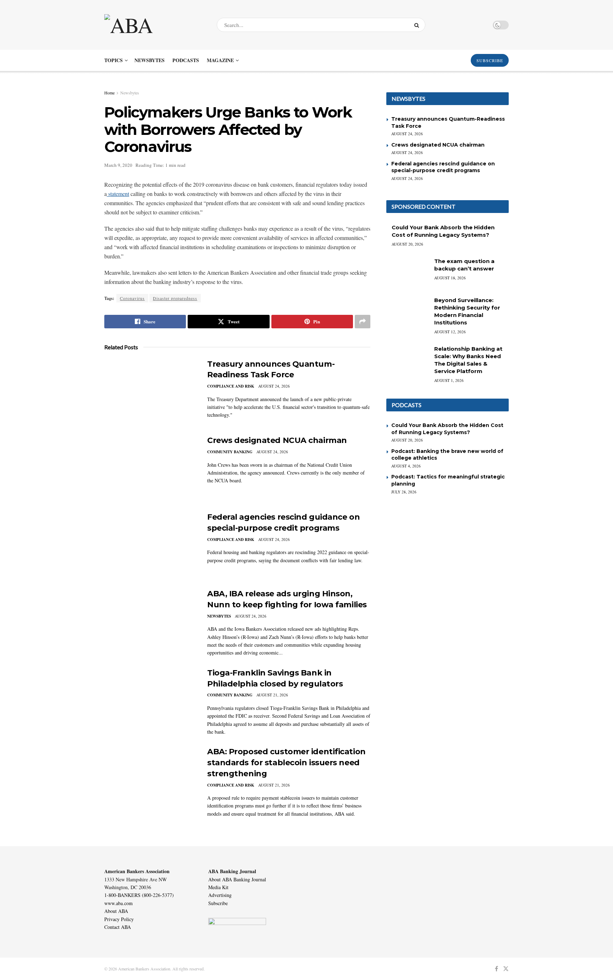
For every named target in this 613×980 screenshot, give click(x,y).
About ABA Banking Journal (237, 879)
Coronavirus (132, 298)
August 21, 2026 (272, 694)
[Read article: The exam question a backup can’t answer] (407, 272)
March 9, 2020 (118, 165)
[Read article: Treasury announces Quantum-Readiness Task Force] (150, 392)
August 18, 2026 (450, 277)
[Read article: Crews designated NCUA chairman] (150, 468)
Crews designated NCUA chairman (277, 440)
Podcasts (185, 60)
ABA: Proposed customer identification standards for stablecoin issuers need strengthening (286, 762)
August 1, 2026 (449, 380)
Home (109, 92)
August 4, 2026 (406, 466)
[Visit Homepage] (154, 24)
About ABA (116, 911)
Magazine (220, 60)
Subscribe (218, 903)
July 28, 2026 (403, 491)
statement (118, 193)
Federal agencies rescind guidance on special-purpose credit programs (443, 167)
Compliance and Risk (230, 386)
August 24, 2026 (274, 386)
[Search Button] (418, 25)
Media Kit (218, 887)
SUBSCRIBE (489, 60)
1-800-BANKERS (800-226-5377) (139, 895)
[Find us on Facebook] (496, 969)
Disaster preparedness (175, 298)
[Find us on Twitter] (506, 969)
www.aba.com (118, 903)
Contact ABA (117, 927)
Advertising (220, 895)
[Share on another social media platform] (362, 321)
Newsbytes (149, 60)
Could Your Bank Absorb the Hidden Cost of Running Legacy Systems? (447, 429)
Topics (113, 60)
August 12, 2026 (450, 331)
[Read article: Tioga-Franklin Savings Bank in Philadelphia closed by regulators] (150, 701)
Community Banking (230, 452)
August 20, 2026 (407, 244)
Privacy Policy (119, 919)
